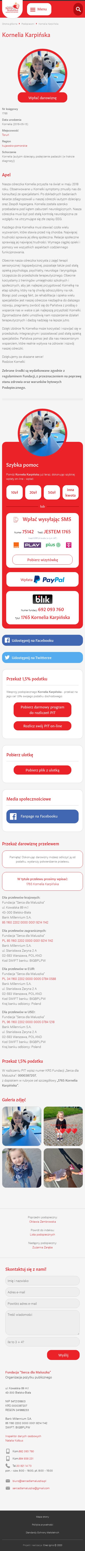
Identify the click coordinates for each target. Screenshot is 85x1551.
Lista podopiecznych (42, 1234)
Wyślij (63, 1354)
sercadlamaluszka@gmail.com (31, 1488)
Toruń (5, 135)
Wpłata (27, 579)
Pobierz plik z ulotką (42, 769)
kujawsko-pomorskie (14, 145)
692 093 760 (26, 1451)
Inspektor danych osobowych (23, 1436)
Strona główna (9, 24)
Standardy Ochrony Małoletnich (42, 1532)
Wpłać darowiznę (42, 97)
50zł (51, 492)
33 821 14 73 (24, 1465)
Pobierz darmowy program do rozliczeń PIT (42, 709)
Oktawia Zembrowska (42, 1221)
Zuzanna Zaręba (42, 1247)
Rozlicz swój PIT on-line (42, 725)
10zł (14, 492)
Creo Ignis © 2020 (52, 1545)
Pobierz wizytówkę (42, 559)
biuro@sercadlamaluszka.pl (29, 1481)
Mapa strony (42, 1516)
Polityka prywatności (42, 1524)
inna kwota (70, 491)
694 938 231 (26, 1458)
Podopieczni (27, 24)
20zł (33, 492)
